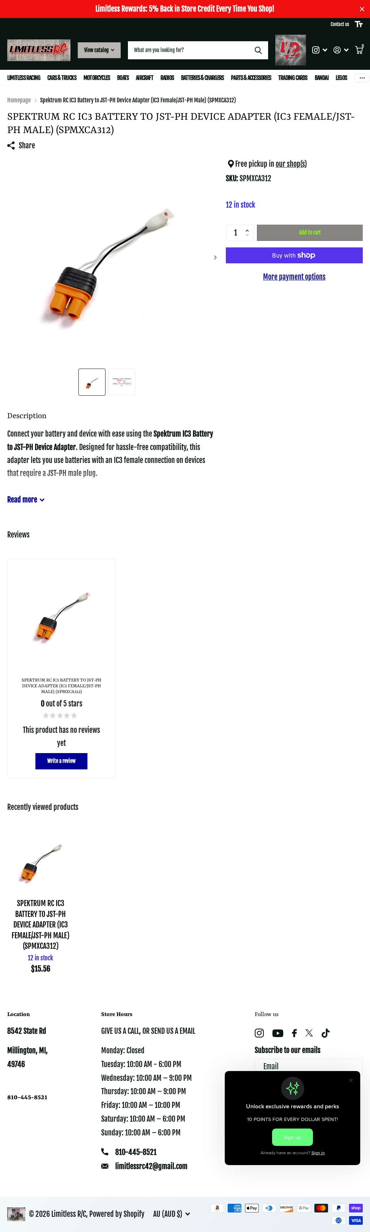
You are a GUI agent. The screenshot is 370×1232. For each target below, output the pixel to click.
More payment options (294, 276)
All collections (23, 78)
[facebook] (294, 1033)
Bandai (321, 77)
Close (362, 9)
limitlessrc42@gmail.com (151, 1166)
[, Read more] (319, 50)
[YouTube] (277, 1033)
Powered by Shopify (117, 1214)
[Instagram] (259, 1033)
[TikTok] (326, 1033)
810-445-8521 (135, 1152)
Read (22, 499)
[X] (309, 1033)
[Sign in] (341, 50)
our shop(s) (291, 164)
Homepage (19, 100)
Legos (341, 77)
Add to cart (310, 232)
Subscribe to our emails (287, 1050)
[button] (249, 227)
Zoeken (258, 50)
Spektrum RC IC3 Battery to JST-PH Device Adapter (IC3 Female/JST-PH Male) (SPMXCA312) (40, 925)
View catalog (97, 50)
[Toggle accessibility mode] (359, 24)
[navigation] (92, 382)
